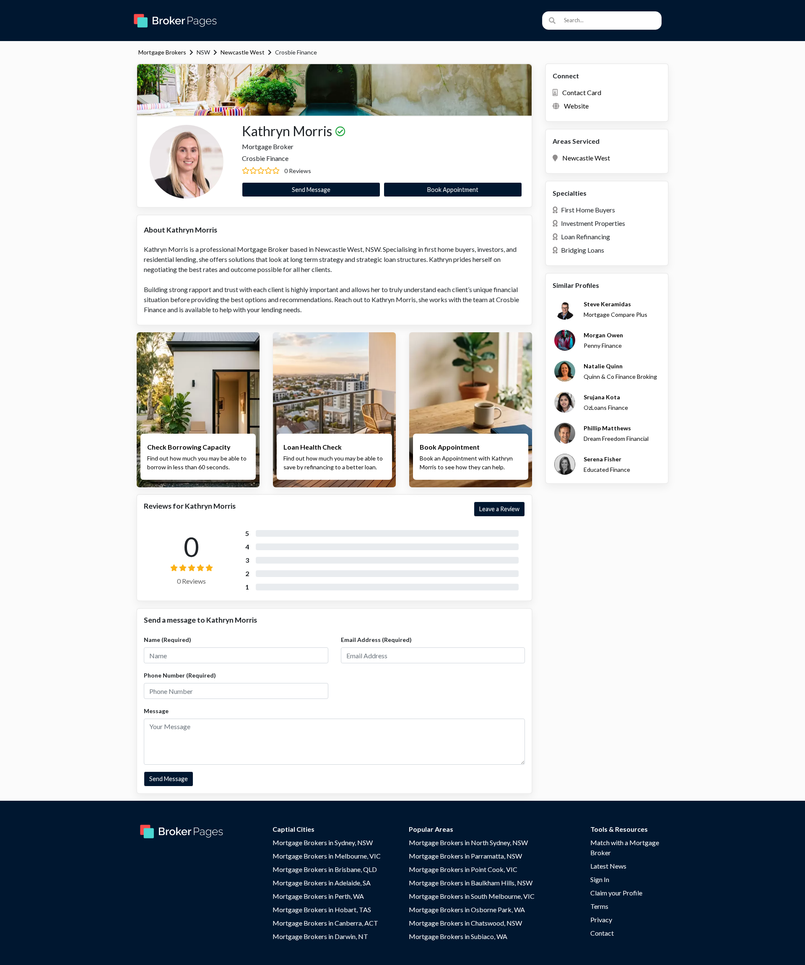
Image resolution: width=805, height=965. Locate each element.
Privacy (601, 920)
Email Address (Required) (376, 639)
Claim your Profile (616, 893)
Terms (599, 906)
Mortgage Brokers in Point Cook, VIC (463, 869)
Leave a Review (499, 508)
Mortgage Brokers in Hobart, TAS (322, 909)
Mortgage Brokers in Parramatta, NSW (465, 856)
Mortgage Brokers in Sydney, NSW (323, 842)
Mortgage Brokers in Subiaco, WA (458, 936)
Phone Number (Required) (180, 675)
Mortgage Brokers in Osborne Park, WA (467, 909)
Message (156, 710)
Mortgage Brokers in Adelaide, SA (322, 883)
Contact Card (581, 92)
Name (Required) (167, 639)
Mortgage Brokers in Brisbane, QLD (325, 869)
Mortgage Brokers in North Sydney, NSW (468, 842)
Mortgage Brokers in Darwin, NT (320, 936)
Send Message (311, 189)
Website (576, 106)
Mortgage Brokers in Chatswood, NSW (465, 923)
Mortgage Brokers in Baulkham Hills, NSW (470, 883)
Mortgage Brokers (162, 52)
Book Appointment (452, 189)
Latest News (608, 866)
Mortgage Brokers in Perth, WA (318, 896)
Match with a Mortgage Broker (624, 847)
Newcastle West (243, 52)
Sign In (599, 879)
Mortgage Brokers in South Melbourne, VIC (472, 896)
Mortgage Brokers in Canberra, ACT (325, 923)
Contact (602, 933)
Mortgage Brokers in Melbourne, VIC (327, 856)
